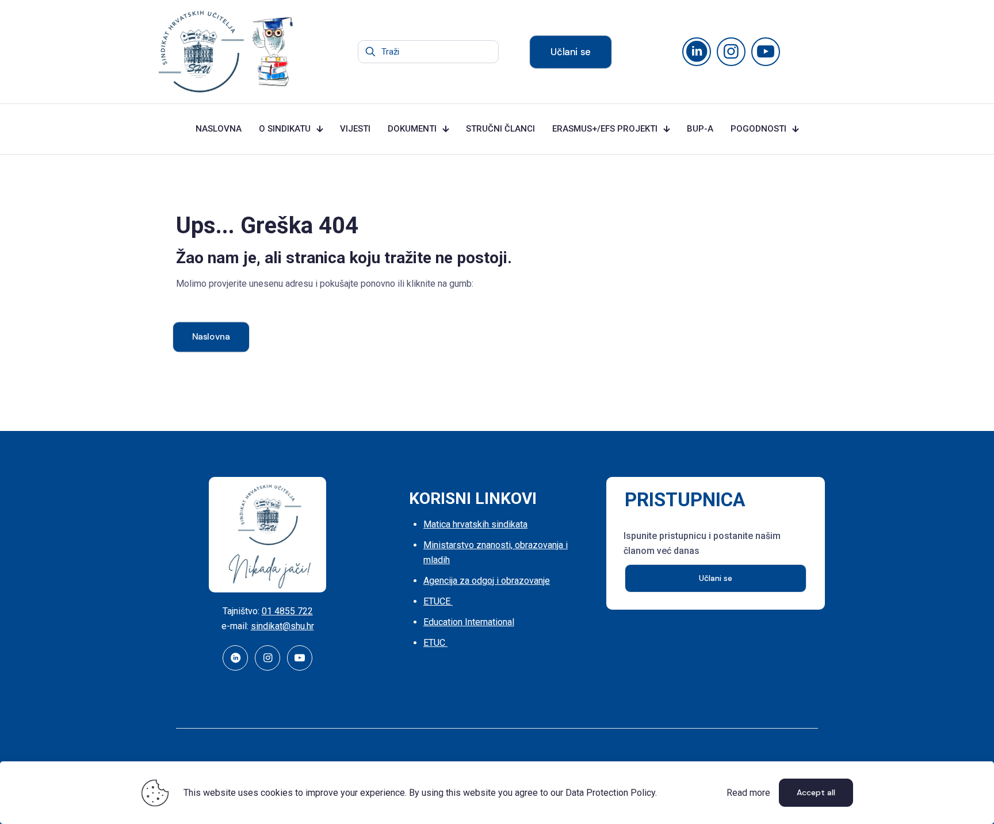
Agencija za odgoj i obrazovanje (486, 580)
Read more (748, 792)
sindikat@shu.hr (282, 626)
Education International (468, 622)
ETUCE (438, 601)
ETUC (435, 642)
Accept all (816, 792)
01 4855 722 (287, 611)
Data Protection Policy (610, 792)
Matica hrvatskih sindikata (475, 524)
